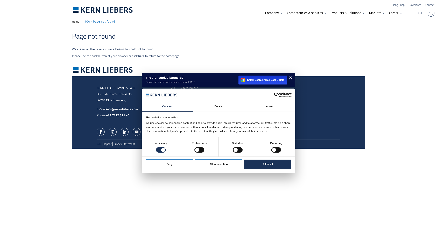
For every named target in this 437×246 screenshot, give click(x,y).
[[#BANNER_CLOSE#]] (290, 78)
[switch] (199, 150)
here (141, 56)
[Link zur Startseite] (102, 10)
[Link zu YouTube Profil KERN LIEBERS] (136, 131)
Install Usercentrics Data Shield (265, 79)
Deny (169, 164)
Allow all (268, 164)
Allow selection (218, 164)
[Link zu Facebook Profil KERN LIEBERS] (101, 131)
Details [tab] (218, 106)
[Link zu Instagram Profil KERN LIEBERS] (113, 131)
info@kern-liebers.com (122, 109)
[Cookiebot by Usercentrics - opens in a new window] (277, 95)
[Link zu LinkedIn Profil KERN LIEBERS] (125, 131)
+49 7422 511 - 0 (117, 115)
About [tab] (269, 106)
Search (431, 13)
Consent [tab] (167, 106)
